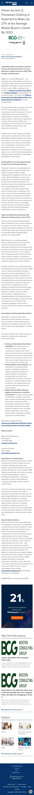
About (16, 770)
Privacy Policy (22, 784)
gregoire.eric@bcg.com (9, 443)
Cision (20, 792)
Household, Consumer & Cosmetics (25, 733)
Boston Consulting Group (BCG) (20, 90)
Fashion (3, 732)
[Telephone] (26, 3)
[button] (17, 40)
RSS (29, 787)
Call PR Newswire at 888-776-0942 (17, 778)
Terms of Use (11, 784)
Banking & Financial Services (24, 749)
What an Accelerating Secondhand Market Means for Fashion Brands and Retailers (16, 97)
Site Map (23, 787)
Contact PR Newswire (16, 766)
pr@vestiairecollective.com (10, 453)
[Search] (31, 3)
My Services (16, 773)
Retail (3, 748)
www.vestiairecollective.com (11, 571)
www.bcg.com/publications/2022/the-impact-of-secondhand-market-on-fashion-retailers (16, 424)
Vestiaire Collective (10, 93)
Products (17, 768)
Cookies (17, 789)
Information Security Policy (11, 787)
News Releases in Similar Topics (11, 754)
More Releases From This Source (11, 710)
